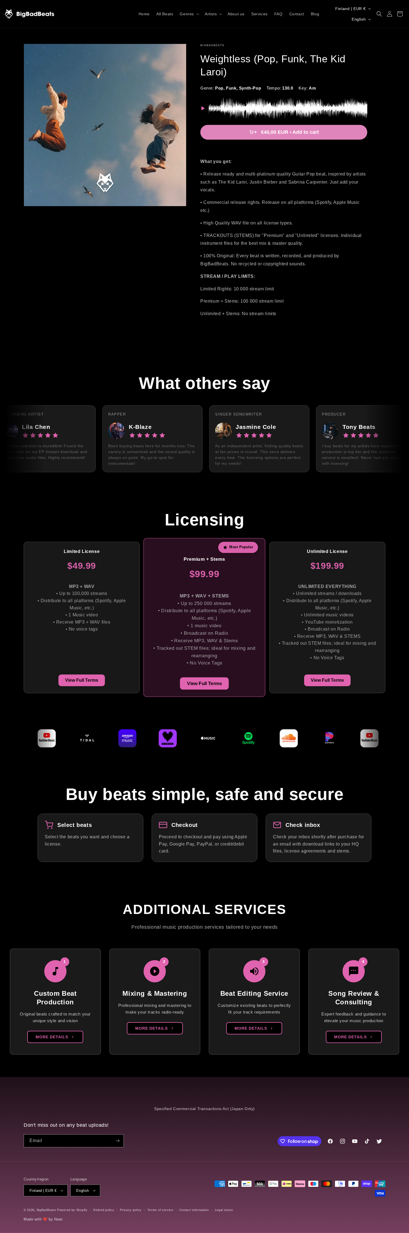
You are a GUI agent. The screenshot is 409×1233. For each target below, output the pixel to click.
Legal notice (224, 1210)
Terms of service (160, 1210)
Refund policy (103, 1210)
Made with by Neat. (44, 1219)
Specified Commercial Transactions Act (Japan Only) (204, 1108)
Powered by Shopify (72, 1210)
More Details (52, 1037)
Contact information (194, 1210)
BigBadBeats (46, 1210)
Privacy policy (131, 1210)
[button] (188, 14)
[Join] (117, 1140)
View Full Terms (81, 680)
